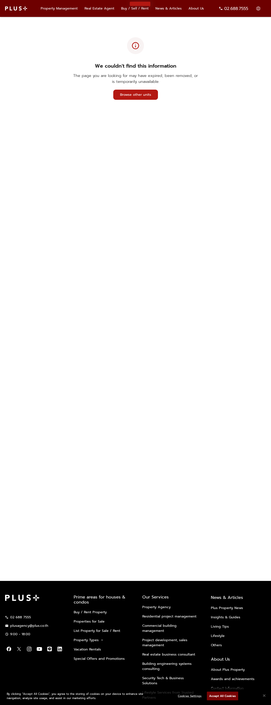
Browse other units (135, 94)
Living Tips (220, 626)
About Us (196, 8)
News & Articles (168, 8)
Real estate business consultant (168, 654)
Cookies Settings (190, 696)
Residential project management (169, 616)
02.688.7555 (236, 8)
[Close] (264, 695)
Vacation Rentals (87, 649)
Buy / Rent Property (90, 612)
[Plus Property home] (16, 8)
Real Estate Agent (99, 8)
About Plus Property (228, 669)
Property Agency (156, 607)
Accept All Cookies (222, 696)
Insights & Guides (225, 617)
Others (216, 645)
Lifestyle (218, 635)
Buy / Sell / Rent (135, 6)
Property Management (59, 8)
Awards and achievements (232, 679)
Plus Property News (227, 608)
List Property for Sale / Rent (97, 630)
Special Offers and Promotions (99, 658)
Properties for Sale (89, 621)
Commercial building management (159, 628)
